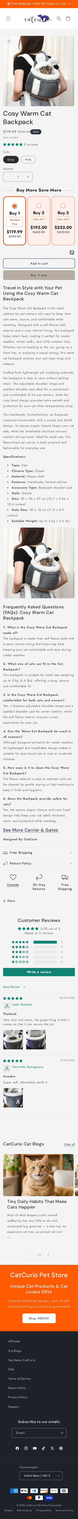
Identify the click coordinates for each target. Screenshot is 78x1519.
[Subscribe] (61, 1433)
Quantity (8, 169)
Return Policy (17, 1388)
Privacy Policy (17, 1397)
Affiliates (14, 1341)
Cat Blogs (14, 1351)
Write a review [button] (39, 972)
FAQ (11, 1369)
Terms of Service (19, 1379)
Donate (13, 885)
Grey (10, 160)
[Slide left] (30, 1254)
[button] (8, 18)
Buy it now (39, 275)
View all (69, 1144)
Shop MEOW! (39, 1318)
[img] (13, 998)
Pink (28, 160)
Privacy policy (44, 1510)
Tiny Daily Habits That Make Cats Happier (37, 1204)
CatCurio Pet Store (37, 1505)
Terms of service (64, 1510)
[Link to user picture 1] (13, 1040)
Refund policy (24, 1510)
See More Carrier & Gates (30, 830)
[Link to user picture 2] (36, 1040)
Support (13, 1407)
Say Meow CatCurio (21, 1360)
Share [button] (11, 901)
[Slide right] (48, 1254)
